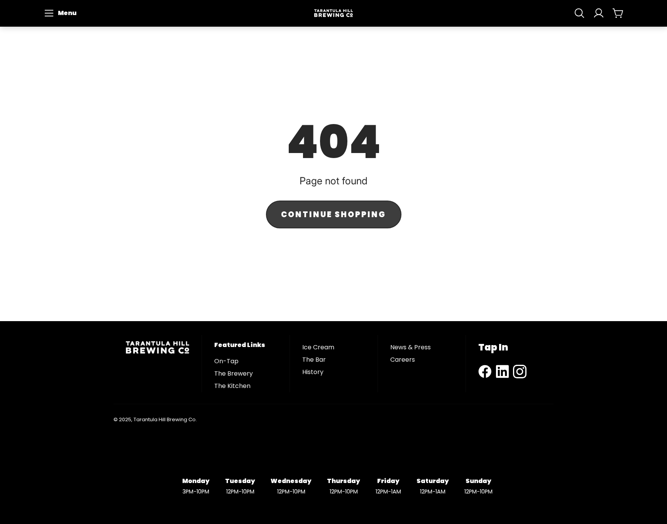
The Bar (314, 359)
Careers (402, 359)
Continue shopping (333, 214)
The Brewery (233, 373)
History (312, 371)
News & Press (410, 347)
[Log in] (598, 13)
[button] (61, 13)
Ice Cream (318, 347)
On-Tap (226, 361)
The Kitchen (232, 385)
